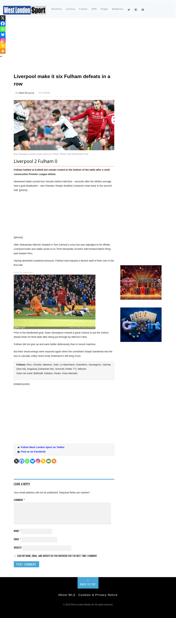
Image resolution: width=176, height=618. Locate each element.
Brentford (57, 9)
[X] (16, 461)
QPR (94, 9)
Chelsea (70, 9)
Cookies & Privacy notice (98, 594)
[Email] (48, 461)
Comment (19, 500)
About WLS (66, 594)
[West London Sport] (25, 12)
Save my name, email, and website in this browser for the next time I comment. (57, 556)
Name (17, 531)
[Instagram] (37, 461)
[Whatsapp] (27, 461)
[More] (54, 461)
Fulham (83, 9)
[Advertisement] (88, 44)
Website (18, 547)
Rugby (104, 9)
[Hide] (1, 56)
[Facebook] (21, 461)
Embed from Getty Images (23, 272)
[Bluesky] (32, 461)
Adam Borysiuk (26, 92)
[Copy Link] (43, 461)
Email (17, 539)
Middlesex (117, 9)
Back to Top (88, 584)
